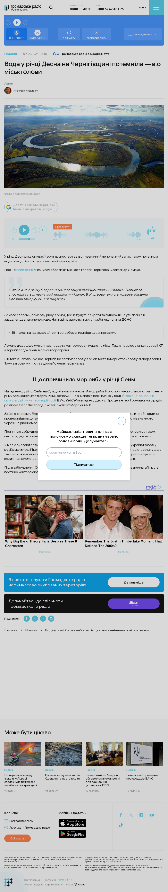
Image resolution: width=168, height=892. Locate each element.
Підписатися (84, 464)
